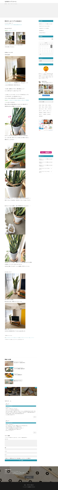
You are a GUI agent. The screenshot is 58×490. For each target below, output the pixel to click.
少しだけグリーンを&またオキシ (19, 362)
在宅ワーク (49, 112)
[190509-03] (15, 167)
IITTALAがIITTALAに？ (42, 32)
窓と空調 (49, 114)
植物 (10, 23)
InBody (50, 105)
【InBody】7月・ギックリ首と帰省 (43, 28)
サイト (6, 454)
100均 (40, 105)
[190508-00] (15, 43)
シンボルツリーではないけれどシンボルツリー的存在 (18, 100)
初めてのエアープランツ (18, 380)
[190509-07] (15, 298)
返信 (34, 432)
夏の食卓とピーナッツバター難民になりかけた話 (45, 165)
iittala (43, 105)
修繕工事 (45, 112)
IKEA (46, 105)
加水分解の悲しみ (41, 30)
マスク (45, 110)
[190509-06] (15, 261)
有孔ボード (41, 114)
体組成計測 (41, 112)
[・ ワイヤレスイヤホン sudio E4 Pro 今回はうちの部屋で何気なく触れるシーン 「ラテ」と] (51, 86)
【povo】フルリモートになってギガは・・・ (45, 168)
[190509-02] (15, 134)
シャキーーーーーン (12, 30)
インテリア (12, 367)
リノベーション (49, 110)
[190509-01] (15, 81)
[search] (52, 39)
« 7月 (40, 54)
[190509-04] (15, 197)
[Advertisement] (29, 11)
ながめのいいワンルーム (10, 1)
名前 (5, 447)
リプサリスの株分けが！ (18, 374)
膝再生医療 (41, 116)
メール (6, 451)
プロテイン (41, 110)
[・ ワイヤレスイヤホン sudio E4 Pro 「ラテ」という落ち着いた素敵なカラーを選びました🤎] (41, 91)
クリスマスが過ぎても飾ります (19, 368)
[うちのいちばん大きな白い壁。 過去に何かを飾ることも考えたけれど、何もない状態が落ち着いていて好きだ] (51, 91)
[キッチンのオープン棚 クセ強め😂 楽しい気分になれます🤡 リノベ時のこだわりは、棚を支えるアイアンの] (46, 91)
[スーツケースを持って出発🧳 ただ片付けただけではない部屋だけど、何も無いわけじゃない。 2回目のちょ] (41, 86)
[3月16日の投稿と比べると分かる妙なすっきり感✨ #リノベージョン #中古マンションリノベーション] (46, 86)
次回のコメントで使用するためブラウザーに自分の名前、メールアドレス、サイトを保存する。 (18, 458)
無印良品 (45, 114)
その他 (12, 361)
